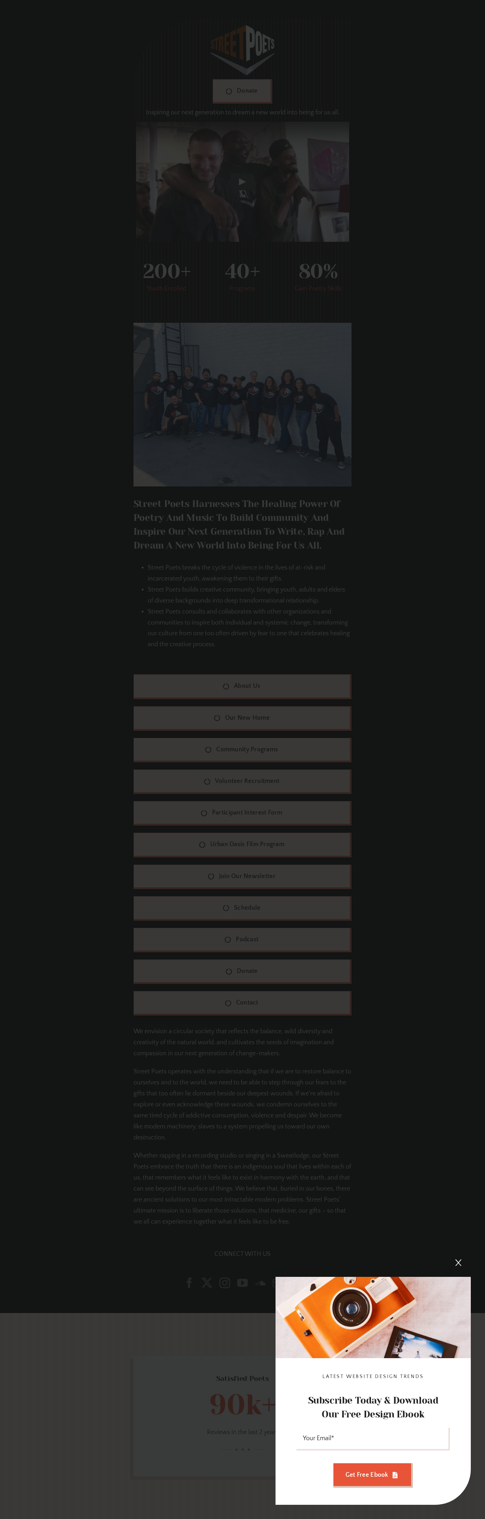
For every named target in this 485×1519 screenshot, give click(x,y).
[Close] (458, 1262)
